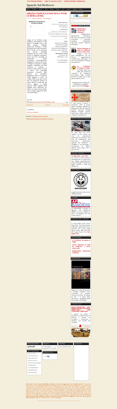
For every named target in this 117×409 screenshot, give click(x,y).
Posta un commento (33, 112)
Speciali (75, 9)
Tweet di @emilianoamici (65, 346)
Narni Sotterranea (32, 358)
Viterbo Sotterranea (33, 355)
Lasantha (55, 400)
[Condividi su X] (30, 99)
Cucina (69, 9)
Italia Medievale (32, 365)
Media (52, 9)
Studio (41, 9)
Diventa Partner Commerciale (74, 1)
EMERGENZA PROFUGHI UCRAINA (81, 30)
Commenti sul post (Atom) (40, 116)
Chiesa (58, 9)
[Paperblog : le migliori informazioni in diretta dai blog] (46, 357)
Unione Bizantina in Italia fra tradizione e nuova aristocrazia (83, 50)
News (81, 9)
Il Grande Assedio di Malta (34, 362)
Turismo (34, 9)
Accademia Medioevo (33, 367)
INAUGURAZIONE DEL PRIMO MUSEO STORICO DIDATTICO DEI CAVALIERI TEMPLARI (80, 309)
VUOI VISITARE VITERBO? (35, 1)
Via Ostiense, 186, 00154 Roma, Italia (44, 102)
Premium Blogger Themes (63, 400)
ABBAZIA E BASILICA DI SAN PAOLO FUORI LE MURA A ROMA (47, 14)
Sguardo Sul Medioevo (40, 5)
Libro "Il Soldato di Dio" (53, 1)
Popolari (74, 25)
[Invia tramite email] (27, 99)
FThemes (43, 400)
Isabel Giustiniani (32, 372)
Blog (28, 9)
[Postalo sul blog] (28, 99)
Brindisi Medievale (32, 370)
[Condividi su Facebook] (31, 99)
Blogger (86, 86)
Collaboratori (80, 25)
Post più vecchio (66, 104)
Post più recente (29, 104)
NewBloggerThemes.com (74, 400)
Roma (34, 18)
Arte (63, 9)
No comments (47, 18)
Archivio (87, 25)
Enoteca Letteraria (32, 360)
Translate (54, 348)
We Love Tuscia (32, 353)
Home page (48, 104)
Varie (46, 9)
